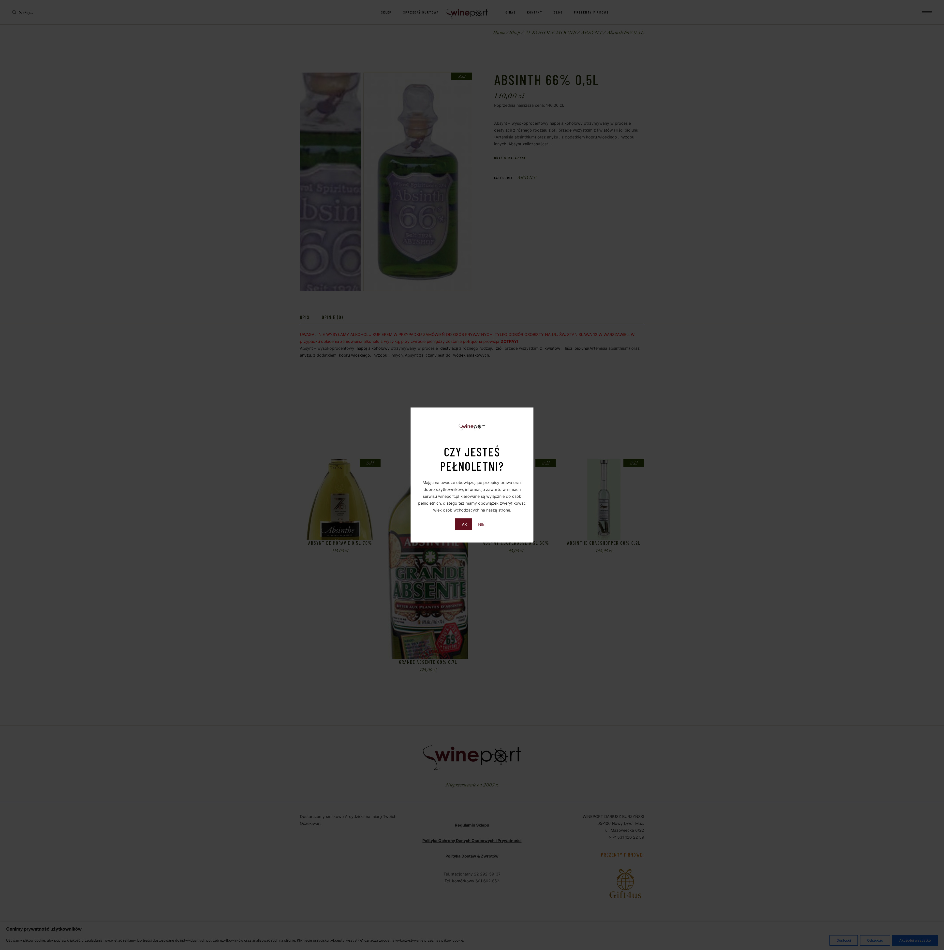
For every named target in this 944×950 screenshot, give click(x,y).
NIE (481, 524)
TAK (463, 524)
